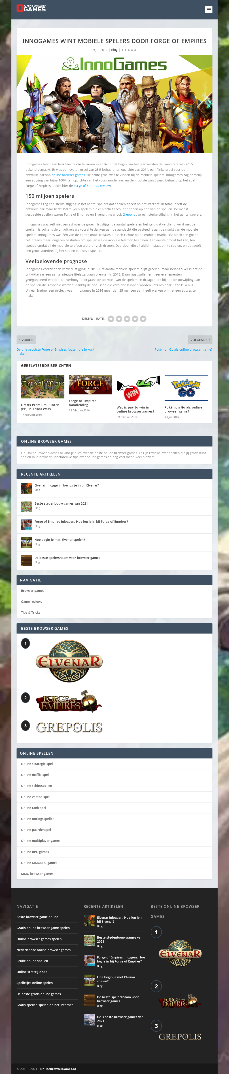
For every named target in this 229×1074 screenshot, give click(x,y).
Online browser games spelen (39, 939)
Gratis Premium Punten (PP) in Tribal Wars (40, 407)
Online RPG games (35, 852)
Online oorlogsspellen (38, 819)
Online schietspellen (36, 785)
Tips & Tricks (30, 612)
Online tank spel (33, 808)
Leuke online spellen (32, 961)
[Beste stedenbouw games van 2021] (26, 506)
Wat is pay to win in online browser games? (135, 409)
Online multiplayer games (40, 840)
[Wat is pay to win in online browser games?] (138, 388)
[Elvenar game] (69, 681)
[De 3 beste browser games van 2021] (89, 1020)
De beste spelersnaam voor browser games (67, 558)
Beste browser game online (37, 917)
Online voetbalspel (35, 797)
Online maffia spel (35, 775)
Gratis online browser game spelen (43, 928)
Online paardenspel (36, 830)
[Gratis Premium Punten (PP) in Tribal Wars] (42, 386)
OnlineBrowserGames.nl (58, 1069)
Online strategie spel (37, 764)
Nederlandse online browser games (44, 950)
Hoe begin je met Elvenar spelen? (59, 539)
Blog (114, 50)
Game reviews (31, 601)
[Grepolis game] (69, 732)
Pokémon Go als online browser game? (183, 409)
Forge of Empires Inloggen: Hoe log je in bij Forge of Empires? (81, 521)
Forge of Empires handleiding (82, 403)
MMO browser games (37, 874)
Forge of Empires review (92, 185)
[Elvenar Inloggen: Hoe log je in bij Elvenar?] (26, 488)
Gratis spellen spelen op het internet (45, 1005)
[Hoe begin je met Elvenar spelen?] (26, 542)
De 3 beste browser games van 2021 (120, 1019)
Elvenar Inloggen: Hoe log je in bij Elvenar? (66, 485)
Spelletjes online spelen (35, 983)
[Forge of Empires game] (69, 711)
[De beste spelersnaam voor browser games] (26, 560)
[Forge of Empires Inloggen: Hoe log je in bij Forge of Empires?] (26, 524)
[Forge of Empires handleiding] (90, 384)
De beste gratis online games (39, 994)
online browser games (68, 175)
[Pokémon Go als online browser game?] (186, 388)
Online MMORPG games (39, 863)
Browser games (32, 590)
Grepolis (129, 214)
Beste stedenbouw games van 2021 (61, 503)
